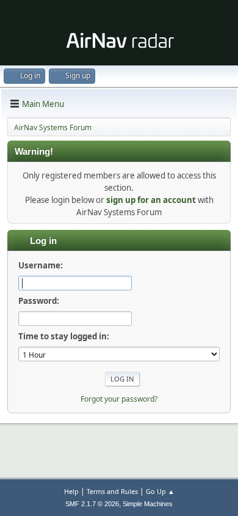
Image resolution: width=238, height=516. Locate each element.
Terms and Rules (112, 491)
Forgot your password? (119, 399)
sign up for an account (151, 199)
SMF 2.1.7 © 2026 (92, 503)
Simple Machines (148, 503)
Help (71, 491)
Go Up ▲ (160, 491)
